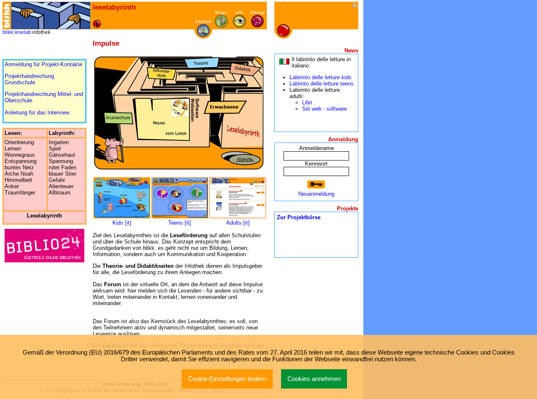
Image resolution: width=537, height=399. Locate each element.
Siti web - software (324, 109)
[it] (128, 223)
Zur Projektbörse (299, 217)
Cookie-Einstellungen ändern (227, 379)
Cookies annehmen (314, 379)
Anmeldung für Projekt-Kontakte (43, 64)
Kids (117, 223)
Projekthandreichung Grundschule (29, 79)
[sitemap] (257, 26)
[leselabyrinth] (51, 15)
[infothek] (203, 35)
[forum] (221, 26)
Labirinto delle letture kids (320, 77)
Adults (234, 223)
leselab (22, 32)
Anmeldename (316, 148)
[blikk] (7, 15)
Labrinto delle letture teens (321, 83)
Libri (307, 102)
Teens (175, 223)
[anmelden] (316, 184)
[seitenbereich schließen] (355, 6)
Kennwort (316, 164)
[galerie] (239, 26)
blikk (8, 32)
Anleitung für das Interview (37, 112)
